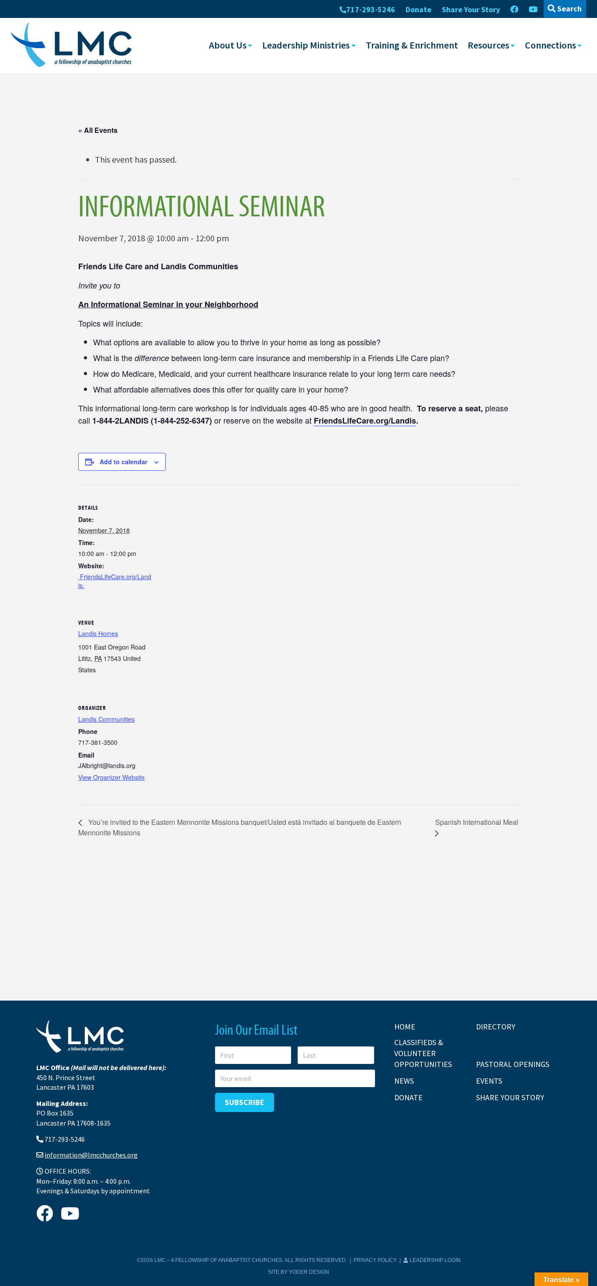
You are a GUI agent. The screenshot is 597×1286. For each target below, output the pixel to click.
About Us (227, 45)
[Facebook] (514, 9)
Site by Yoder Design (298, 1272)
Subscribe (244, 1102)
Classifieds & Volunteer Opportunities (423, 1053)
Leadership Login (434, 1260)
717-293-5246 (370, 9)
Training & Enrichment (412, 45)
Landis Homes (98, 633)
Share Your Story (471, 9)
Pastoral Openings (512, 1064)
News (404, 1081)
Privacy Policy (375, 1260)
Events (489, 1081)
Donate (418, 9)
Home (404, 1027)
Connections (550, 45)
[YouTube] (533, 9)
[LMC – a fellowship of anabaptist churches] (71, 45)
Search (568, 8)
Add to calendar (123, 461)
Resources (488, 45)
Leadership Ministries (306, 45)
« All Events (98, 130)
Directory (495, 1027)
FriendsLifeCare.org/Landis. (114, 581)
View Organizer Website (111, 777)
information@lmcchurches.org (91, 1154)
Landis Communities (106, 719)
